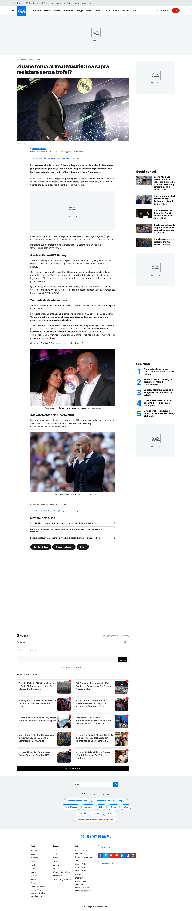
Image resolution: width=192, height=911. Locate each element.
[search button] (91, 3)
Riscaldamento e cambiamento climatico (96, 819)
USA (126, 807)
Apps (55, 868)
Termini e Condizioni (83, 860)
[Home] (17, 59)
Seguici (56, 865)
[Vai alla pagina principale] (21, 11)
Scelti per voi (146, 172)
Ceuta (113, 807)
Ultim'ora (36, 10)
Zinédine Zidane (41, 547)
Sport (31, 59)
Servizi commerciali (83, 857)
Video (125, 10)
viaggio (109, 813)
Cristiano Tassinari (39, 149)
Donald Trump (70, 807)
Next (88, 10)
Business (68, 10)
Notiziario (57, 854)
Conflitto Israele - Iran (77, 800)
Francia (82, 813)
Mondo (57, 10)
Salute (116, 10)
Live (176, 10)
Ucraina (88, 807)
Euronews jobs (81, 878)
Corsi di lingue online (62, 879)
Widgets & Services (61, 872)
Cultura (97, 10)
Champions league (64, 547)
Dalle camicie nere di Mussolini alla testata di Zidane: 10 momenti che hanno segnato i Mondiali (66, 530)
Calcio (83, 547)
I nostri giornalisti (38, 886)
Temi (33, 846)
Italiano (17, 3)
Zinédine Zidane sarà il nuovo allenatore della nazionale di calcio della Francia (63, 523)
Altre (77, 846)
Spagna (39, 59)
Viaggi (80, 10)
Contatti (78, 874)
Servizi (56, 846)
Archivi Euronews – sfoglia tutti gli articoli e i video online (40, 893)
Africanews (57, 876)
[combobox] (104, 3)
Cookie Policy (81, 864)
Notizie (23, 59)
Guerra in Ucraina (102, 800)
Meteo (55, 858)
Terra (107, 10)
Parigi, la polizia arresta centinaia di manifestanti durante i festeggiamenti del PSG (65, 538)
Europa (47, 10)
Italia (101, 807)
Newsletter (105, 863)
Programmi (35, 883)
